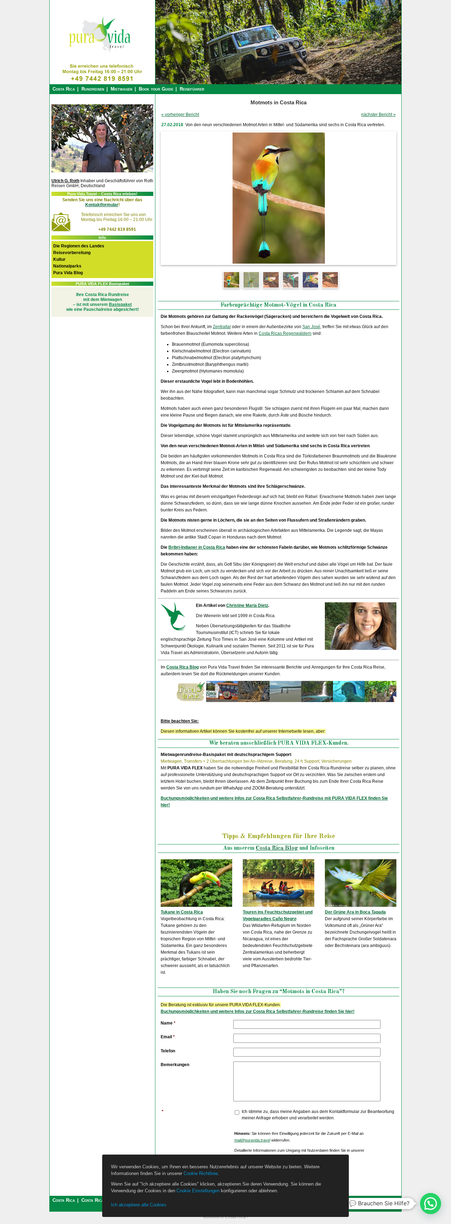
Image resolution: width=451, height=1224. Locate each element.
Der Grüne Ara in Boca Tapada (355, 912)
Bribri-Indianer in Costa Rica (196, 547)
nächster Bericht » (378, 114)
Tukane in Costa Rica (182, 912)
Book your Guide (156, 89)
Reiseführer (192, 89)
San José (311, 326)
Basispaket (120, 304)
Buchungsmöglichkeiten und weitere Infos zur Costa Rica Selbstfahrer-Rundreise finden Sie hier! (257, 1011)
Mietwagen (121, 89)
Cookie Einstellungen (198, 1190)
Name (168, 1023)
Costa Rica (63, 89)
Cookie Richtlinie (201, 1173)
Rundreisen (92, 89)
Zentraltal (222, 326)
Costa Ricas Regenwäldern (285, 333)
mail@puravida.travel (252, 1140)
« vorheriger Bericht (180, 114)
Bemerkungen (175, 1064)
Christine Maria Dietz (247, 605)
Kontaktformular (101, 204)
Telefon (168, 1050)
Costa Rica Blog (182, 667)
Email (168, 1036)
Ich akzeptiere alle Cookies (138, 1204)
